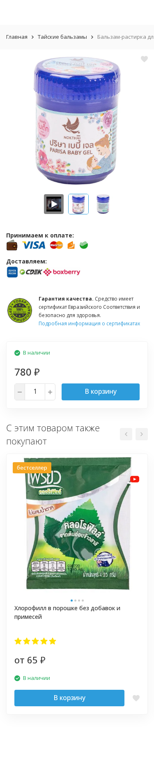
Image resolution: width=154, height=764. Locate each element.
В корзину (101, 391)
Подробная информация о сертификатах (89, 323)
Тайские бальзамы (62, 36)
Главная (17, 36)
